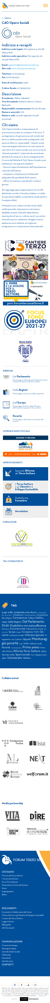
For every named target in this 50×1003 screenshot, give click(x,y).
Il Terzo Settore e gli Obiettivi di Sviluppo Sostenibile (23, 915)
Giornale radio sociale (16, 431)
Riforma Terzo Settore (26, 651)
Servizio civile (8, 655)
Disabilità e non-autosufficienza (28, 626)
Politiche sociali (35, 644)
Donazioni (5, 629)
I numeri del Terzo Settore (12, 918)
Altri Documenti (8, 928)
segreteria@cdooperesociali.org (23, 65)
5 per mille (7, 612)
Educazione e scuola (34, 629)
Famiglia (18, 632)
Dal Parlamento (33, 621)
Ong (20, 644)
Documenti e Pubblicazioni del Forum (17, 912)
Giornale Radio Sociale (11, 952)
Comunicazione (30, 615)
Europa (12, 632)
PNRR (26, 644)
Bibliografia (6, 925)
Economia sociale (17, 629)
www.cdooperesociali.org (23, 69)
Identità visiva (7, 961)
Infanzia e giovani (34, 635)
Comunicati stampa (9, 945)
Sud (32, 655)
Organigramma (7, 891)
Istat (13, 639)
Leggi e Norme (8, 922)
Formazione (10, 522)
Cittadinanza (18, 615)
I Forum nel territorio (10, 879)
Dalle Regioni (14, 622)
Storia (4, 888)
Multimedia (6, 955)
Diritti (5, 625)
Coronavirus (20, 618)
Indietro (8, 18)
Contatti (7, 965)
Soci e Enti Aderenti (10, 882)
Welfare (27, 658)
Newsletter (6, 958)
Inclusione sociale (16, 635)
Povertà (6, 647)
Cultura (31, 618)
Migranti (27, 639)
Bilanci (4, 895)
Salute (43, 651)
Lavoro (18, 639)
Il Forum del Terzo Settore (12, 876)
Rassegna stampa (9, 949)
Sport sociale (22, 654)
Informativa (33, 999)
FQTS (36, 632)
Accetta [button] (24, 999)
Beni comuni (8, 615)
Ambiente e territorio (25, 612)
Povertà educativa (16, 647)
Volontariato (14, 658)
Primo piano (30, 647)
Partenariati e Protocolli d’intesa (15, 885)
